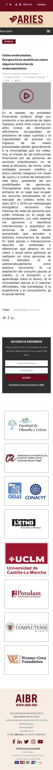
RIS (18, 80)
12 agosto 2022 (12, 77)
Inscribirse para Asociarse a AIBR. (26, 384)
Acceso (41, 4)
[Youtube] (40, 741)
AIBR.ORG (27, 4)
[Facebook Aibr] (14, 741)
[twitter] (26, 741)
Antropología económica (26, 309)
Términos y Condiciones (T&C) (28, 755)
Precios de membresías (28, 759)
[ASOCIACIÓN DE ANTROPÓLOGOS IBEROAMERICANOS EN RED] (26, 700)
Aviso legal (28, 752)
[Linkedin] (20, 741)
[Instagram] (33, 741)
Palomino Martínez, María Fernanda (20, 73)
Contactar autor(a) (35, 77)
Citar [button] (7, 80)
